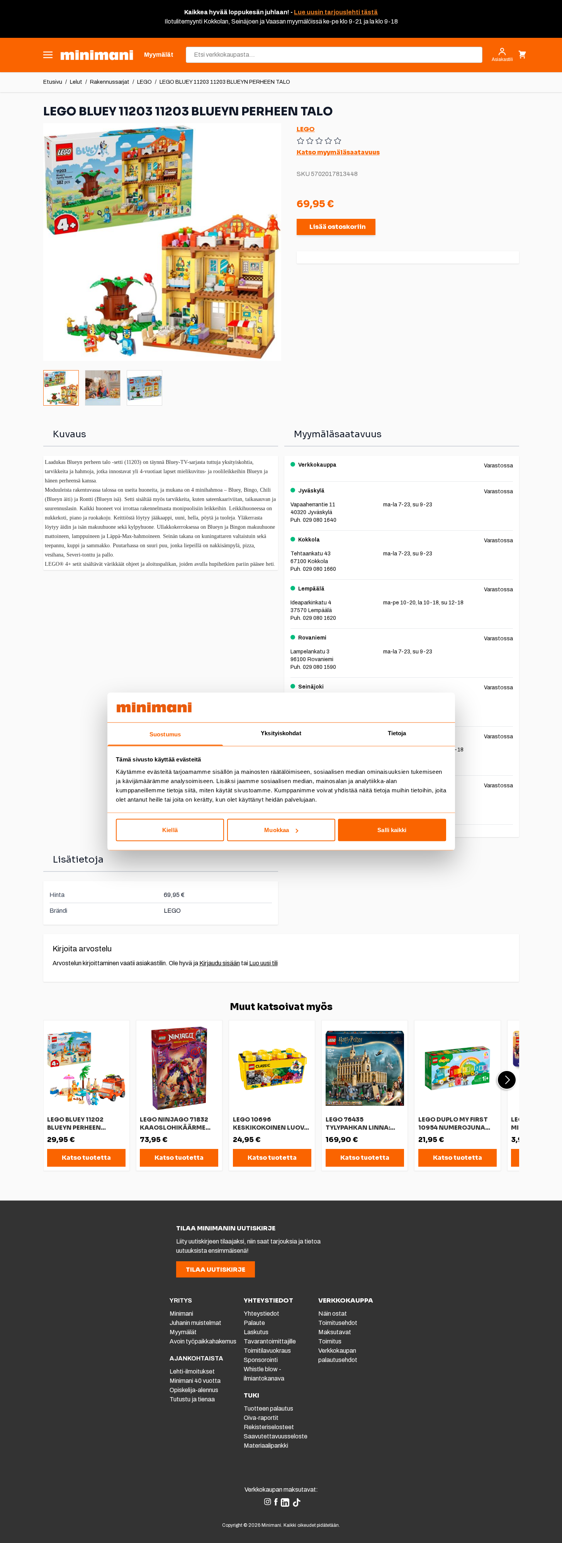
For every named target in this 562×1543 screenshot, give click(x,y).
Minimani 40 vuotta (195, 1380)
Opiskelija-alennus (194, 1390)
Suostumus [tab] (165, 734)
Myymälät (183, 1332)
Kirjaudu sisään (219, 963)
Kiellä (170, 830)
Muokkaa (276, 830)
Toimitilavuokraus (267, 1350)
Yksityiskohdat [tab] (281, 732)
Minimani (181, 1313)
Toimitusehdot (337, 1323)
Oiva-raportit (261, 1417)
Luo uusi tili (263, 963)
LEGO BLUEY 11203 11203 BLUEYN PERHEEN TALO (225, 82)
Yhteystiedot (261, 1313)
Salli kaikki (391, 830)
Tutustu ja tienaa (192, 1399)
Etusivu (52, 82)
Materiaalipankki (266, 1445)
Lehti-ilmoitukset (192, 1371)
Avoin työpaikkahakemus (203, 1341)
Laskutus (256, 1332)
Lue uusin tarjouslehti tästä (336, 12)
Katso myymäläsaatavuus (338, 152)
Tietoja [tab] (397, 732)
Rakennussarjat (109, 82)
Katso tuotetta (86, 1158)
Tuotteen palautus (269, 1408)
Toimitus (329, 1341)
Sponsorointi (261, 1360)
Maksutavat (334, 1332)
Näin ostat (332, 1313)
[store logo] (96, 55)
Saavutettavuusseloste (275, 1436)
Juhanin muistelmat (195, 1323)
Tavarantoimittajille (270, 1341)
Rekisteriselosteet (269, 1427)
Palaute (254, 1323)
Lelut (76, 82)
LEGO (144, 82)
